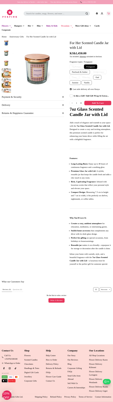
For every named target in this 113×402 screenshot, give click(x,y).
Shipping (83, 57)
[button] (6, 395)
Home (4, 37)
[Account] (102, 13)
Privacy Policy (70, 397)
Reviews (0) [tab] (7, 289)
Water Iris (87, 78)
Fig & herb (77, 67)
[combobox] (57, 13)
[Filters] (96, 289)
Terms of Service (85, 397)
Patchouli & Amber (80, 72)
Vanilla (86, 83)
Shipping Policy (41, 397)
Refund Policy (56, 397)
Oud (97, 77)
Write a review (56, 300)
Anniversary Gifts (16, 37)
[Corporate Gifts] (97, 13)
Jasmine (75, 83)
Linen (75, 78)
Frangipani (90, 67)
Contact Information (103, 397)
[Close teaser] (10, 391)
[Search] (86, 13)
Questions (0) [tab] (17, 289)
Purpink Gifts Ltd (15, 397)
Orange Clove (99, 72)
